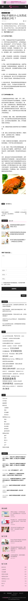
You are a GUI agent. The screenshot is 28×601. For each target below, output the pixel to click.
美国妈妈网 (5, 597)
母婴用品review (6, 417)
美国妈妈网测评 (11, 371)
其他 (5, 410)
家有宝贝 (4, 405)
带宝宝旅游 (12, 353)
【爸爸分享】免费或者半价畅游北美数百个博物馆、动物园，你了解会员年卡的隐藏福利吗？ (13, 458)
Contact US (14, 595)
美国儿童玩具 (18, 363)
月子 (5, 442)
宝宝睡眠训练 (5, 351)
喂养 (5, 421)
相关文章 (4, 220)
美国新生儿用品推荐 (17, 381)
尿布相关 (6, 428)
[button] (2, 7)
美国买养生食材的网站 (7, 361)
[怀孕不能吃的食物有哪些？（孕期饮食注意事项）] (5, 241)
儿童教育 (6, 407)
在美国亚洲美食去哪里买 (8, 341)
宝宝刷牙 (15, 346)
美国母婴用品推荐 (18, 383)
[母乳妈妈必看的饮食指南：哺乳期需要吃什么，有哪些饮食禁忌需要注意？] (5, 549)
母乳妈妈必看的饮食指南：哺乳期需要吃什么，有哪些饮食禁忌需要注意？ (18, 549)
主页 (4, 593)
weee (22, 336)
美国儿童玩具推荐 (7, 366)
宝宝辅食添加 (16, 351)
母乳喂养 (5, 356)
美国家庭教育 (9, 378)
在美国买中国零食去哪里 (14, 338)
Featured (4, 398)
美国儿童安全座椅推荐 (8, 363)
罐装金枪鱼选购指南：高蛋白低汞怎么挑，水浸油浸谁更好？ (14, 315)
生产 (5, 445)
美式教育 (5, 388)
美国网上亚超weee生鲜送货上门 (9, 386)
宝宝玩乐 (6, 414)
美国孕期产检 (15, 373)
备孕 (5, 435)
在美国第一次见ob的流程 (20, 213)
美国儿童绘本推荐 (9, 368)
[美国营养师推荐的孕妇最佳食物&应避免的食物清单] (5, 234)
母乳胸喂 (11, 356)
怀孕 (12, 10)
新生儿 (5, 440)
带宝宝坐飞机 (5, 353)
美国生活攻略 (5, 447)
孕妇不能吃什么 (9, 203)
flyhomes (17, 336)
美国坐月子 (4, 371)
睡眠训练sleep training (8, 359)
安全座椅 (6, 426)
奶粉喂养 (4, 345)
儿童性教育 (5, 338)
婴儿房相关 (7, 424)
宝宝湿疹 (20, 346)
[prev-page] (3, 247)
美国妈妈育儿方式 (19, 371)
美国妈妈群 (9, 593)
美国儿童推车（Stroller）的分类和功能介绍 (7, 213)
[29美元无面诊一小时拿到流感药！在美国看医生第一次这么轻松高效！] (5, 514)
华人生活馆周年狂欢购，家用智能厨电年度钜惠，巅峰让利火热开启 (14, 324)
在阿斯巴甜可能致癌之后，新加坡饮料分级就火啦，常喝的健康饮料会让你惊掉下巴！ (13, 480)
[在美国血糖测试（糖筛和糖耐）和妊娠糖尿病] (5, 557)
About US (21, 593)
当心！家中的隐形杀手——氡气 (15, 470)
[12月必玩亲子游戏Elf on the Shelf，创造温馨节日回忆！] (5, 529)
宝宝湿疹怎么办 (5, 348)
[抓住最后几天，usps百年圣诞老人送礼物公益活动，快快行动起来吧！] (5, 521)
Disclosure (15, 593)
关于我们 (4, 400)
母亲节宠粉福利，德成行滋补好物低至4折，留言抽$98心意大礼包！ (14, 310)
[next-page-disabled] (5, 247)
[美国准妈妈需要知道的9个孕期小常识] (5, 226)
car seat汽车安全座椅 (7, 336)
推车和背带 (7, 431)
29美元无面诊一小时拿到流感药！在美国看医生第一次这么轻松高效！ (18, 513)
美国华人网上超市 (21, 368)
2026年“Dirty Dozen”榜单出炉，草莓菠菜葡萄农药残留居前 (14, 319)
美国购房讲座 (20, 386)
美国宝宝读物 (6, 376)
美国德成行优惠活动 (7, 381)
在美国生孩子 (17, 343)
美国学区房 (21, 373)
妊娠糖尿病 (9, 345)
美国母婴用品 (7, 383)
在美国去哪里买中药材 (7, 343)
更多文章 (11, 220)
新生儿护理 (19, 353)
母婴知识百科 (7, 10)
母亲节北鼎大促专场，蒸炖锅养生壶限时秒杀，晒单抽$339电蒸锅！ (14, 305)
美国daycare (19, 359)
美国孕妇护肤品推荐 (7, 373)
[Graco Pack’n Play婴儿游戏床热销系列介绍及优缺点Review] (5, 541)
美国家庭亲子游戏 (15, 376)
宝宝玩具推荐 (14, 348)
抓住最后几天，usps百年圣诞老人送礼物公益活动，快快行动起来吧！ (18, 521)
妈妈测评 (4, 403)
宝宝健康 (6, 412)
